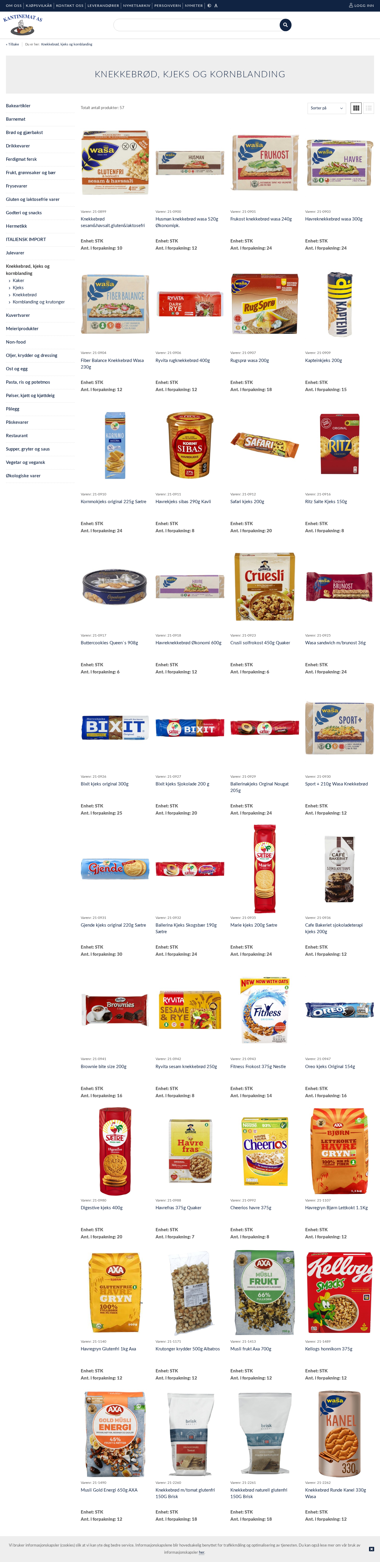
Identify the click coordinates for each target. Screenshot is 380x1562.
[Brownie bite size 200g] (115, 1010)
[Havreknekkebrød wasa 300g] (339, 162)
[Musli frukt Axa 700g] (264, 1292)
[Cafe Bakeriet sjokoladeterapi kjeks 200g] (339, 868)
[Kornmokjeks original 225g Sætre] (115, 445)
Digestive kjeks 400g (102, 1208)
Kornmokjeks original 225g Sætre (113, 502)
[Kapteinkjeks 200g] (339, 304)
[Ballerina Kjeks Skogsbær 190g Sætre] (190, 869)
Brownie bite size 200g (103, 1067)
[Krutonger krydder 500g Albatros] (190, 1292)
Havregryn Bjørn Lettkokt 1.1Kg (336, 1208)
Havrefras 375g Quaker (178, 1208)
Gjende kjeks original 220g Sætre (113, 925)
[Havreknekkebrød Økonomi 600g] (190, 586)
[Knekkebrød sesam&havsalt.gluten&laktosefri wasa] (115, 162)
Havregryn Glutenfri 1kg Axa (108, 1349)
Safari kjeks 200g (247, 502)
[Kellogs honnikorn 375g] (339, 1292)
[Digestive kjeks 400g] (115, 1151)
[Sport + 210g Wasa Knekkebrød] (339, 727)
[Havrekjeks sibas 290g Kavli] (190, 445)
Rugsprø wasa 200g (249, 360)
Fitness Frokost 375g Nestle (258, 1067)
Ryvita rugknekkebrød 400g (183, 360)
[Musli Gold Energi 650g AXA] (115, 1433)
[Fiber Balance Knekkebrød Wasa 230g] (115, 304)
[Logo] (22, 25)
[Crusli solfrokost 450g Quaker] (264, 586)
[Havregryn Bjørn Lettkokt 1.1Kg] (339, 1151)
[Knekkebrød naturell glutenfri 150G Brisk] (265, 1433)
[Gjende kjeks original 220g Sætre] (115, 868)
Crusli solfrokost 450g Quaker (260, 643)
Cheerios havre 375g (250, 1208)
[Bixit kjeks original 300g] (115, 727)
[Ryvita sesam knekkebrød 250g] (190, 1010)
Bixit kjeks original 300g (105, 784)
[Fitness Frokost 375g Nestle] (264, 1010)
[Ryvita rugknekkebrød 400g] (190, 304)
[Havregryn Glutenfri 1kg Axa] (115, 1292)
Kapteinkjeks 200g (323, 360)
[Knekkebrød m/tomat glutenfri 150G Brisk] (189, 1433)
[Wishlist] (142, 125)
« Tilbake (12, 44)
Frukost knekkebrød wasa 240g (261, 219)
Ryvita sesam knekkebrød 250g (186, 1067)
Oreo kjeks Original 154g (330, 1067)
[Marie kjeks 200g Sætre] (265, 869)
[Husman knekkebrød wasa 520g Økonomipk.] (190, 162)
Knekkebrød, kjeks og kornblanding (66, 44)
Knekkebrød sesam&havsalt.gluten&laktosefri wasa (113, 225)
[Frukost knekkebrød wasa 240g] (264, 162)
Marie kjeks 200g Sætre (253, 925)
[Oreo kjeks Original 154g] (339, 1010)
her (201, 1553)
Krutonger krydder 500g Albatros (188, 1349)
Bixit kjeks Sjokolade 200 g (182, 784)
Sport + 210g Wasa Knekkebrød (336, 784)
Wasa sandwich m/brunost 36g (335, 643)
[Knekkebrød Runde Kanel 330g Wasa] (339, 1433)
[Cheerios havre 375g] (264, 1151)
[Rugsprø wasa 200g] (264, 304)
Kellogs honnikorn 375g (328, 1349)
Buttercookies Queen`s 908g (109, 643)
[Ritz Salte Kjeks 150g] (339, 445)
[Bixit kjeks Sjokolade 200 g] (190, 728)
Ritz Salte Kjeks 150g (326, 502)
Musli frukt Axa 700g (250, 1349)
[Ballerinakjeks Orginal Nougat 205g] (264, 727)
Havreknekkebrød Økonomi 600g (188, 643)
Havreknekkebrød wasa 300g (333, 219)
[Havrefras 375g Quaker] (190, 1151)
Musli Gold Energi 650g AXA (109, 1490)
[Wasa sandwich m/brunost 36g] (339, 587)
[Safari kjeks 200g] (264, 445)
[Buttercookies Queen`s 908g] (115, 586)
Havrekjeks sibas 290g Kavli (183, 502)
